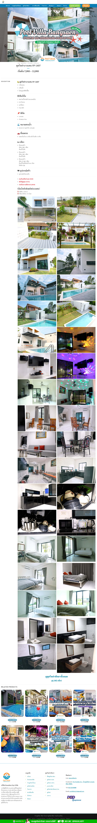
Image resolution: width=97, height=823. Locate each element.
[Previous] (4, 34)
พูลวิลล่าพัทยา (26, 5)
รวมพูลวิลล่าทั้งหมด (16, 5)
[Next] (93, 34)
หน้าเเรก (8, 5)
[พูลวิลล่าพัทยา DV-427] (12, 738)
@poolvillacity (73, 778)
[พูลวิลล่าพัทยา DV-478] (36, 703)
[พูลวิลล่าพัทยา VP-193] (60, 738)
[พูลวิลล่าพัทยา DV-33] (84, 738)
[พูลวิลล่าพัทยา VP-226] (36, 738)
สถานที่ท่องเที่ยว (36, 5)
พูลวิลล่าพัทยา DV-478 (36, 719)
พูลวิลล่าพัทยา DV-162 (60, 719)
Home (19, 63)
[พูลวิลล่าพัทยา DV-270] (12, 703)
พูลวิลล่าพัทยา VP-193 (60, 755)
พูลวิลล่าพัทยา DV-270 (12, 719)
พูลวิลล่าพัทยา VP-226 (36, 755)
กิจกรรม (65, 5)
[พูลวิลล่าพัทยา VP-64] (84, 703)
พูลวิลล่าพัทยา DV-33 (85, 755)
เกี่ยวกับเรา (51, 5)
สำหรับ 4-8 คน (36, 63)
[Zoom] (94, 60)
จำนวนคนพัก (30, 63)
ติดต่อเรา (59, 5)
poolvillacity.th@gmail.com (77, 791)
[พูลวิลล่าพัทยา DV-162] (60, 703)
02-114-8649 (72, 787)
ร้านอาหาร (44, 5)
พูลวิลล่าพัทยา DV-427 (12, 755)
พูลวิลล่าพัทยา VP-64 (85, 719)
